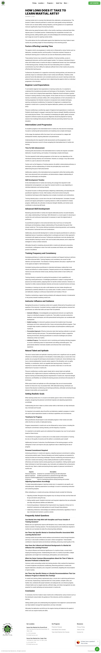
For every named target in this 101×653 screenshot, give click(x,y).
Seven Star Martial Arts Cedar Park (36, 638)
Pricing (34, 3)
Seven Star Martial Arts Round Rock (37, 627)
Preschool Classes (57, 627)
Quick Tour (59, 3)
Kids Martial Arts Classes (59, 629)
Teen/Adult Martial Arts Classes (60, 632)
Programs (50, 3)
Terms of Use (80, 629)
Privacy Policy (81, 627)
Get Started (94, 3)
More (65, 3)
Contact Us (80, 632)
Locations (41, 3)
